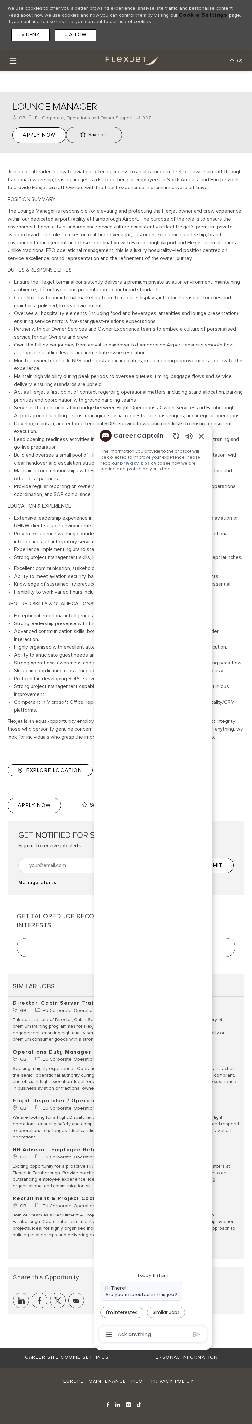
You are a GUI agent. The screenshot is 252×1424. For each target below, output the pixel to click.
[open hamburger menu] (13, 61)
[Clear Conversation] (176, 435)
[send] (197, 1334)
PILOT (138, 1381)
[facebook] (108, 1404)
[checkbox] (94, 135)
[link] (37, 882)
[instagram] (129, 1404)
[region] (153, 884)
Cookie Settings (203, 15)
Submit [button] (212, 865)
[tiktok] (139, 1404)
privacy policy (138, 463)
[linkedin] (118, 1404)
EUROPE (73, 1381)
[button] (39, 135)
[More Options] (109, 1334)
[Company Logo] (126, 60)
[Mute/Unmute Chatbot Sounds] (189, 436)
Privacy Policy (172, 1381)
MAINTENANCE (107, 1381)
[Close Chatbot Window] (201, 436)
